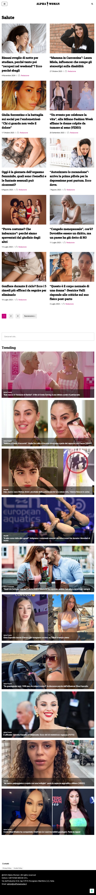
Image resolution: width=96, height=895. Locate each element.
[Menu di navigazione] (4, 4)
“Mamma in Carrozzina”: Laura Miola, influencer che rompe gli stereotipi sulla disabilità (71, 62)
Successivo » (29, 316)
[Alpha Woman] (48, 4)
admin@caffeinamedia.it (17, 884)
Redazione (25, 76)
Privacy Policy (7, 868)
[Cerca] (92, 4)
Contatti (5, 864)
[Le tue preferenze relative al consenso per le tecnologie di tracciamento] (92, 891)
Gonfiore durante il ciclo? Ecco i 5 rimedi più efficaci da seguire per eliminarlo (24, 290)
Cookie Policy (18, 868)
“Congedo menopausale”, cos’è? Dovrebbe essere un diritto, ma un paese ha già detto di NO (71, 233)
